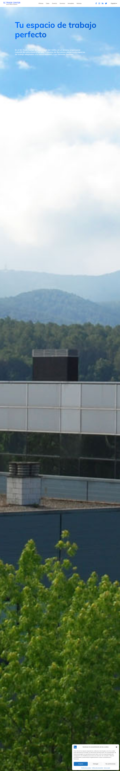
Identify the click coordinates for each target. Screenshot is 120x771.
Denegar (95, 764)
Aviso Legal (107, 767)
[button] (116, 747)
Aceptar (80, 764)
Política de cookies (86, 767)
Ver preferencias (110, 764)
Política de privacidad (97, 767)
